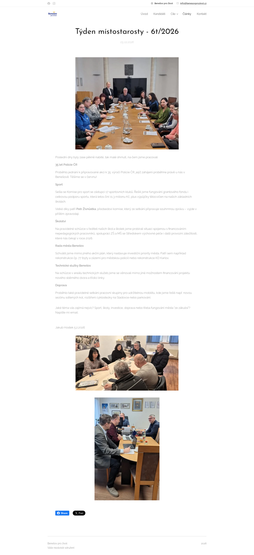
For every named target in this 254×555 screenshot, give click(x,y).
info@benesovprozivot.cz (193, 3)
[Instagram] (54, 3)
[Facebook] (49, 3)
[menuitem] (145, 14)
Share (64, 513)
